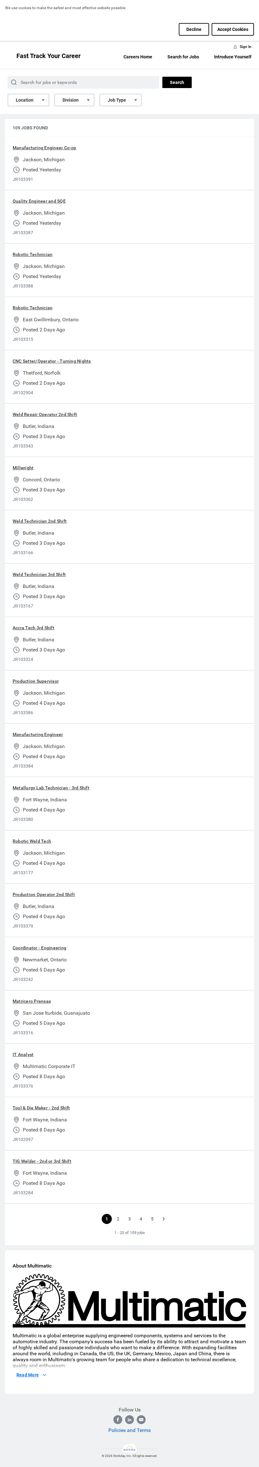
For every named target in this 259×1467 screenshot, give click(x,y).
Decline (194, 29)
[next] (164, 1219)
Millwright (23, 467)
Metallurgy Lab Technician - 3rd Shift (51, 787)
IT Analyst (23, 1054)
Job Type (117, 100)
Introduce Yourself (232, 56)
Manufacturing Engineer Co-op (44, 147)
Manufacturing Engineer (38, 734)
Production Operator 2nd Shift (44, 894)
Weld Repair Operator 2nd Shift (45, 414)
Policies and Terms (129, 1430)
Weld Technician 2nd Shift (40, 521)
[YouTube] (141, 1419)
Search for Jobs (183, 56)
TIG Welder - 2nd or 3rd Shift (42, 1161)
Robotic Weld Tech (32, 841)
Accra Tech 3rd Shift (33, 627)
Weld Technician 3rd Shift (39, 574)
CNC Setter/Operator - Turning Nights (52, 361)
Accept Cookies (232, 29)
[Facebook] (117, 1419)
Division (71, 100)
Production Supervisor (36, 681)
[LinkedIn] (129, 1419)
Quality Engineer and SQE (39, 201)
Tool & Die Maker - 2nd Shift (41, 1107)
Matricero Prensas (32, 1001)
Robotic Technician (32, 254)
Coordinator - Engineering (39, 947)
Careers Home (137, 56)
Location (24, 100)
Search (177, 82)
